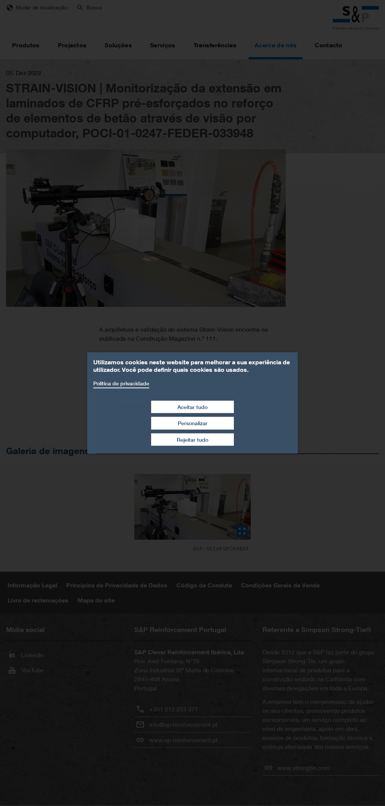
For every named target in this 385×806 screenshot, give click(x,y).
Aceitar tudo (192, 406)
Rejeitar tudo (192, 439)
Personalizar (193, 423)
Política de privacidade (121, 383)
